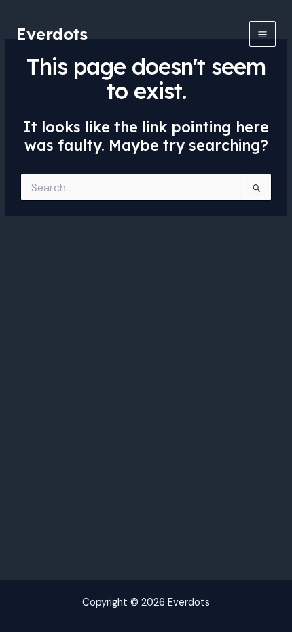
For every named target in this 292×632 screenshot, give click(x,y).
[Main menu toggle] (262, 34)
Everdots (52, 34)
